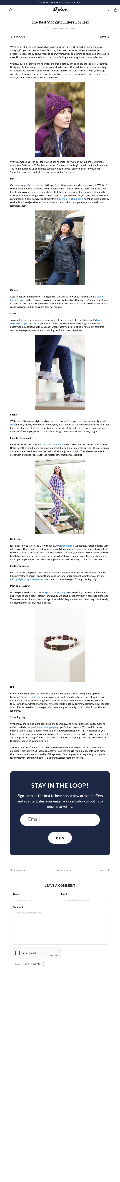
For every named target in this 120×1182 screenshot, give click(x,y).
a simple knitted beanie (71, 198)
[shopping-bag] (115, 9)
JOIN (60, 838)
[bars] (4, 9)
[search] (11, 9)
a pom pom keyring (55, 592)
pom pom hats (37, 185)
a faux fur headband (53, 444)
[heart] (109, 9)
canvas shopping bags (47, 727)
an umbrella (67, 545)
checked (36, 323)
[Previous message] (14, 2)
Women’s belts (28, 696)
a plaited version (35, 579)
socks (13, 424)
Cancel (17, 964)
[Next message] (105, 2)
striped (24, 323)
